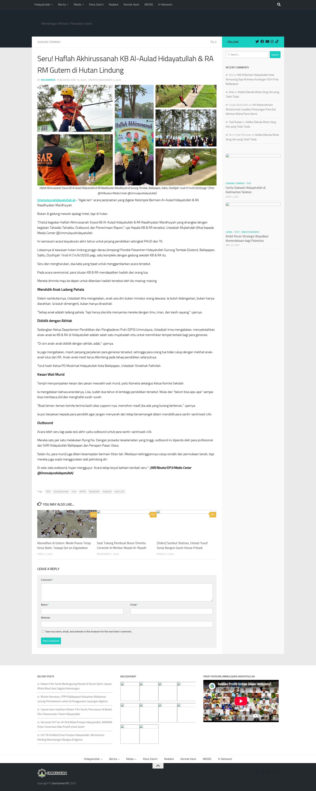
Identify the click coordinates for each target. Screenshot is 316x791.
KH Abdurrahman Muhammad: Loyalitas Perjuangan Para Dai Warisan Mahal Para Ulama (251, 109)
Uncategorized (250, 232)
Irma (74, 491)
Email (134, 604)
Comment (47, 579)
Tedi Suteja (235, 122)
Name (45, 604)
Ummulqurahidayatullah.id (56, 200)
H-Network (165, 4)
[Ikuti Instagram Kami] (272, 41)
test (248, 183)
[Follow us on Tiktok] (277, 41)
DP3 (48, 491)
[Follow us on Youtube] (267, 41)
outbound (107, 491)
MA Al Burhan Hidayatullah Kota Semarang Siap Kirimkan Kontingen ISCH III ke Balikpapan (252, 79)
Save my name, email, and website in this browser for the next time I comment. (88, 631)
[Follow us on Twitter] (257, 41)
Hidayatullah (42, 4)
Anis (231, 92)
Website (45, 617)
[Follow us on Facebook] (262, 41)
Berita (62, 4)
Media (77, 4)
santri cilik (119, 491)
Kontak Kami (131, 4)
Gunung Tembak (48, 42)
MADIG (148, 4)
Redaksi (113, 4)
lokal (229, 232)
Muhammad (48, 79)
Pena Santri (96, 4)
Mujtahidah (94, 491)
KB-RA (83, 491)
